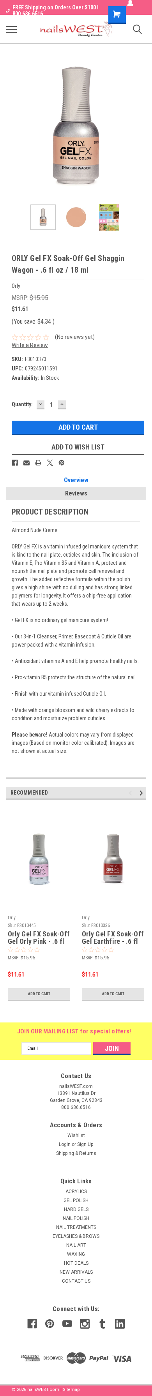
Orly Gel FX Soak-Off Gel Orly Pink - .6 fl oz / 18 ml (39, 938)
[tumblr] (102, 1324)
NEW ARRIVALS (76, 1272)
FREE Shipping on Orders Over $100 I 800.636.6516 (55, 10)
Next (140, 125)
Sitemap (71, 1389)
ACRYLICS (76, 1191)
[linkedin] (120, 1324)
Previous (12, 125)
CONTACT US (76, 1281)
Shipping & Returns (76, 1153)
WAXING (76, 1254)
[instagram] (85, 1324)
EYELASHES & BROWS (76, 1236)
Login (65, 1144)
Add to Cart (39, 994)
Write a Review (30, 345)
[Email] (26, 463)
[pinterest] (50, 1324)
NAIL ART (76, 1245)
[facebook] (32, 1324)
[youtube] (67, 1324)
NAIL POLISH (76, 1218)
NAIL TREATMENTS (76, 1227)
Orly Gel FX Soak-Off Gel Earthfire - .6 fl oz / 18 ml (113, 938)
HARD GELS (76, 1209)
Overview (76, 480)
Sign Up (85, 1144)
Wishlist (76, 1135)
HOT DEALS (76, 1263)
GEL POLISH (76, 1200)
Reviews (76, 493)
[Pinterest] (61, 463)
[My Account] (130, 3)
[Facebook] (15, 463)
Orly (12, 917)
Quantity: (22, 404)
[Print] (38, 463)
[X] (50, 463)
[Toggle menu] (11, 29)
